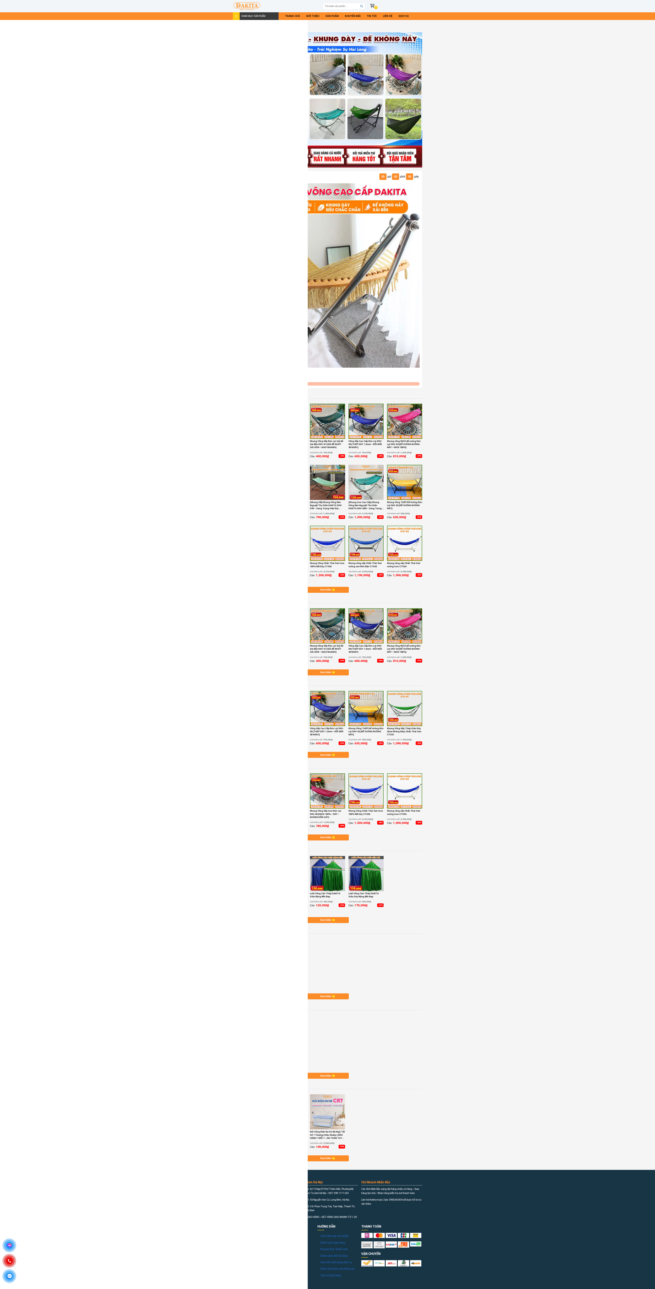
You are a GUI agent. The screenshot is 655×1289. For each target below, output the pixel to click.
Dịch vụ (404, 16)
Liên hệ (387, 16)
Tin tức (372, 16)
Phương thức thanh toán (334, 1249)
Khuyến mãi (353, 16)
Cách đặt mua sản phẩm (334, 1236)
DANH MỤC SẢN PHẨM (253, 16)
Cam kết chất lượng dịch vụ (336, 1262)
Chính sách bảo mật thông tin (337, 1268)
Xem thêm (325, 589)
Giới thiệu (312, 16)
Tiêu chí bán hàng (330, 1275)
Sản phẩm (332, 16)
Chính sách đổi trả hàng (334, 1255)
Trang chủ (292, 16)
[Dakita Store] (247, 6)
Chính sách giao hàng (332, 1242)
